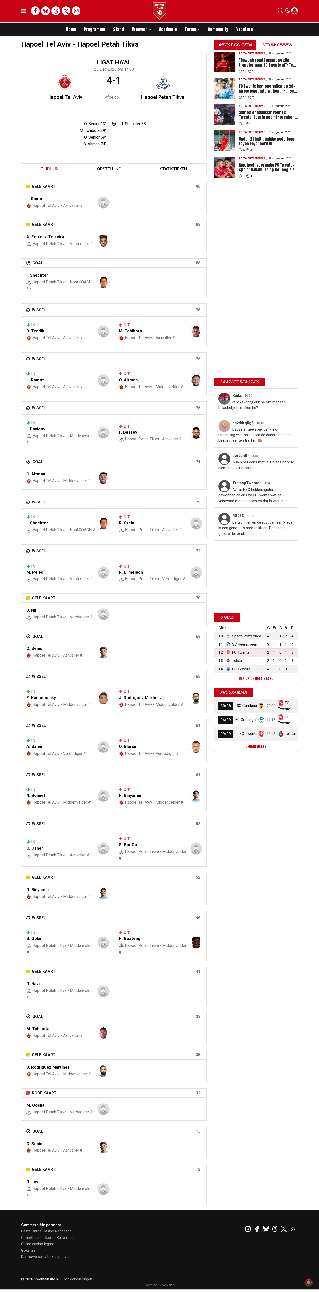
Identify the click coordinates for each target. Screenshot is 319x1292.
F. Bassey (128, 432)
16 (244, 97)
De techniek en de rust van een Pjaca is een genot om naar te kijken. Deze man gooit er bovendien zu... (255, 528)
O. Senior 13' (95, 123)
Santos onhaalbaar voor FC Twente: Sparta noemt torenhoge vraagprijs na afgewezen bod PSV (268, 115)
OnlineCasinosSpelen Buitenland (47, 1237)
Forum (190, 29)
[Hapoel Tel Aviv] (64, 82)
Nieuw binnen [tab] (277, 44)
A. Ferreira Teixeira (45, 236)
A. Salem (35, 746)
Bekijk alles (255, 746)
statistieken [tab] (173, 168)
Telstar (290, 733)
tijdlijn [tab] (50, 168)
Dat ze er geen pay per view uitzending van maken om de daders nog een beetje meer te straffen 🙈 (255, 435)
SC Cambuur (247, 705)
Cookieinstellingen (77, 1279)
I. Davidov (35, 428)
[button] (280, 11)
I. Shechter (37, 275)
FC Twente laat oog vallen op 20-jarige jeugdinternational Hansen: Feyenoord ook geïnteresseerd (268, 88)
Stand (118, 29)
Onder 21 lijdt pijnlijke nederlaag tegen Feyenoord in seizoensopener (266, 141)
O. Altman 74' (94, 144)
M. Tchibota (130, 330)
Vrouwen (140, 29)
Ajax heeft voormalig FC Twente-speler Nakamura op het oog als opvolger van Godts (267, 167)
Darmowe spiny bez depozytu (45, 1256)
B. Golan (34, 938)
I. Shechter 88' (134, 123)
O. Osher (34, 848)
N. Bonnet (35, 795)
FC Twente (248, 733)
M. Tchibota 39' (93, 130)
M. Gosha (35, 1105)
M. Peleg (34, 572)
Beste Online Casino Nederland (46, 1231)
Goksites (28, 1250)
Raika (237, 395)
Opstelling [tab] (109, 168)
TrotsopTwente (246, 483)
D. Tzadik (35, 330)
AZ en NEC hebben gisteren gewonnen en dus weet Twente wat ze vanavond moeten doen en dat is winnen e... (254, 495)
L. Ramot (35, 198)
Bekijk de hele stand (256, 678)
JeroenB (240, 455)
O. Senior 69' (95, 137)
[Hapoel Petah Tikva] (163, 82)
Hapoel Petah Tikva (163, 97)
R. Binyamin (130, 795)
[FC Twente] (261, 733)
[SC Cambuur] (261, 705)
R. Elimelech (131, 572)
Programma (94, 29)
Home (71, 29)
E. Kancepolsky (41, 697)
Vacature (244, 29)
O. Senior (35, 648)
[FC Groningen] (261, 720)
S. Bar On (128, 844)
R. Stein (126, 522)
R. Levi (32, 1181)
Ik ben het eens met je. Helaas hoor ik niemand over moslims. (256, 465)
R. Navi (33, 983)
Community (218, 29)
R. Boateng (129, 938)
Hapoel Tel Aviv (64, 97)
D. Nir (31, 610)
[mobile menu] (23, 11)
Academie (168, 29)
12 (254, 71)
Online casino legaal (37, 1244)
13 (244, 71)
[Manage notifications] (309, 1282)
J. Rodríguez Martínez (140, 697)
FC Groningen (246, 720)
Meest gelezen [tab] (235, 44)
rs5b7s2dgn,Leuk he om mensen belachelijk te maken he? (252, 405)
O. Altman (128, 379)
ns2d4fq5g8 (243, 423)
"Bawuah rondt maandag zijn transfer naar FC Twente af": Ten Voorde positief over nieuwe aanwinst (267, 62)
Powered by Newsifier (159, 1285)
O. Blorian (128, 746)
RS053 (238, 515)
